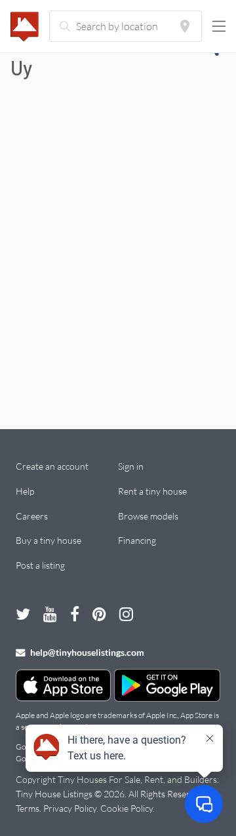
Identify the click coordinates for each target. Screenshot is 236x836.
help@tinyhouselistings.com (86, 652)
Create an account (52, 466)
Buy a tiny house (48, 540)
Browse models (148, 516)
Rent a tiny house (152, 491)
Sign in (131, 466)
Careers (32, 516)
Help (25, 491)
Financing (137, 540)
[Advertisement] (118, 263)
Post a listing (40, 565)
